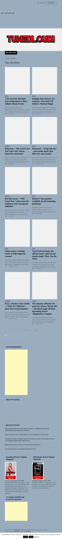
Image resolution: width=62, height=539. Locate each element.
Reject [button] (31, 536)
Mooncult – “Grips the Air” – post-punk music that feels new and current (44, 151)
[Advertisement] (31, 17)
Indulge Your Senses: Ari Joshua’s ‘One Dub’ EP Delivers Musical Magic (43, 101)
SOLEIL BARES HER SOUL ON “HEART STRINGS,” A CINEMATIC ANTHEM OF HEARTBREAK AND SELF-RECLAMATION (27, 429)
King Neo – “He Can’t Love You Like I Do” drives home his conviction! (17, 151)
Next (36, 330)
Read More (36, 536)
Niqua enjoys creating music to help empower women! (15, 253)
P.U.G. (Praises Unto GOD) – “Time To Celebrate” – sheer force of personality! (17, 306)
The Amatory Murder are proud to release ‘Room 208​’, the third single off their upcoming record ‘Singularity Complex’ (44, 308)
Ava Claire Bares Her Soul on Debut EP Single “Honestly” (20, 449)
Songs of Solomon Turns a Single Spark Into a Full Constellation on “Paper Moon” (27, 434)
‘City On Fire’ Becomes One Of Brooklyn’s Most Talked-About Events (16, 101)
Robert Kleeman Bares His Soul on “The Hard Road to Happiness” (23, 444)
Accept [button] (25, 536)
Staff (6, 113)
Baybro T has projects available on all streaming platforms (43, 201)
